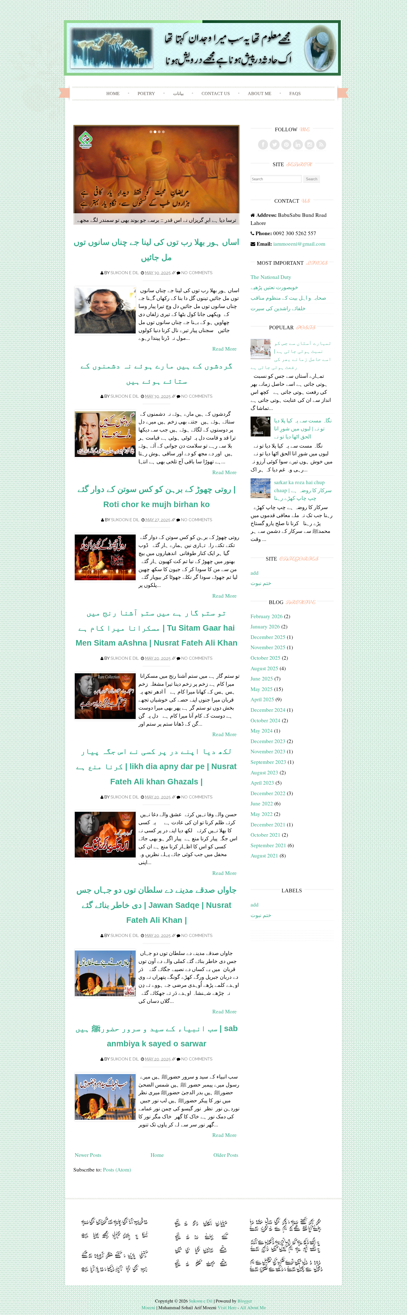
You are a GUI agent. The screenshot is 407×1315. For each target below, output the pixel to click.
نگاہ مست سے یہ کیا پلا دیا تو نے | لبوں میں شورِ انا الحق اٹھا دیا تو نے (303, 428)
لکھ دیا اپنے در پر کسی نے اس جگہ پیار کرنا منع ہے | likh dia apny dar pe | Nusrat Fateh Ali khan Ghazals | (156, 766)
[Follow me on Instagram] (310, 145)
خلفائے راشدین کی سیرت (278, 308)
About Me (259, 93)
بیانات (178, 93)
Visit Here (227, 1307)
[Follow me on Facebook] (263, 145)
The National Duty (271, 276)
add (255, 572)
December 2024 (268, 709)
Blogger (245, 1301)
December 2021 (268, 824)
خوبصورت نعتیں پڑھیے (274, 287)
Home (113, 93)
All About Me (253, 1307)
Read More (224, 348)
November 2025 (268, 647)
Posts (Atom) (117, 1169)
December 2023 (268, 741)
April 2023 (262, 782)
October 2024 (265, 720)
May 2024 (262, 730)
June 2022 (262, 803)
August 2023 (264, 772)
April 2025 (262, 699)
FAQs (295, 93)
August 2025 (264, 668)
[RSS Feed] (321, 145)
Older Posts (225, 1154)
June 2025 (262, 678)
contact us (216, 93)
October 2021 (265, 834)
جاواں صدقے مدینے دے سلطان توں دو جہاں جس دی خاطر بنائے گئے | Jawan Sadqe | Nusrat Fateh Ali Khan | (156, 904)
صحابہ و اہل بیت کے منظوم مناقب (288, 297)
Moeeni (148, 1307)
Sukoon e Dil (124, 272)
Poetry (146, 93)
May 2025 (262, 688)
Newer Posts (88, 1154)
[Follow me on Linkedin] (298, 145)
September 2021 (268, 845)
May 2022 (262, 813)
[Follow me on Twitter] (275, 145)
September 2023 (268, 761)
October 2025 (265, 657)
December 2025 (268, 636)
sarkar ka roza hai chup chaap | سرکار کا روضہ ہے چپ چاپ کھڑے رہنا (303, 490)
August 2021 (264, 855)
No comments (196, 272)
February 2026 (267, 616)
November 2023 (268, 751)
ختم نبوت (261, 582)
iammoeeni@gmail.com (299, 243)
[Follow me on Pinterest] (286, 145)
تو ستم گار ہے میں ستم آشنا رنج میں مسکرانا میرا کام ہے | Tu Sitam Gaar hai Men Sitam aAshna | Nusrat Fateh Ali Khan (157, 627)
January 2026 (265, 626)
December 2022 (268, 793)
